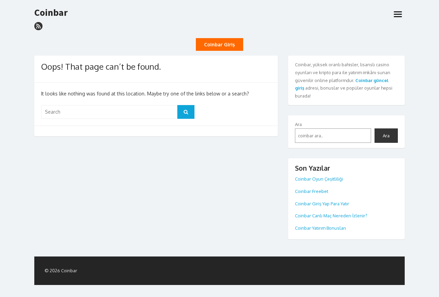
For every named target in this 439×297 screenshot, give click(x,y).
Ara (298, 124)
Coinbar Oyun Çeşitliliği (319, 179)
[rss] (38, 26)
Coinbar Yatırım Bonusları (320, 228)
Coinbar (51, 13)
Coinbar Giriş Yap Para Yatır (322, 203)
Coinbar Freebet (311, 191)
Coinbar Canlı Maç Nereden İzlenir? (331, 215)
